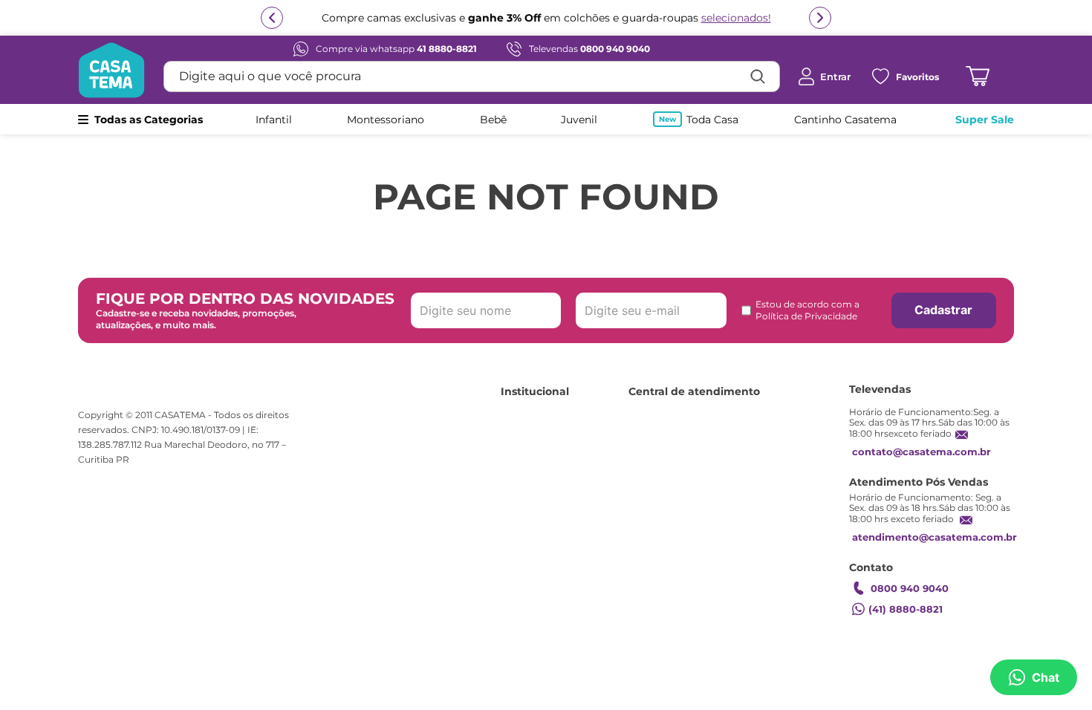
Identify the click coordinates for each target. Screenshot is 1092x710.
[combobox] (471, 76)
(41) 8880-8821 (905, 609)
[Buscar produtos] (757, 76)
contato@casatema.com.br (921, 451)
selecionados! (736, 18)
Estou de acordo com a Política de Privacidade (807, 310)
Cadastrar (943, 309)
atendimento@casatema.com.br (934, 537)
